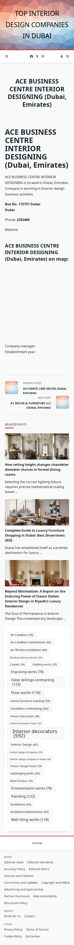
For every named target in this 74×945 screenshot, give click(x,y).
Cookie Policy (13, 936)
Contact (29, 916)
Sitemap (37, 843)
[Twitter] (37, 56)
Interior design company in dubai (30, 759)
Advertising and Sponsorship (23, 889)
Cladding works (44, 664)
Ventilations (20, 804)
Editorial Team (14, 862)
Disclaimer (32, 936)
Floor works (25, 692)
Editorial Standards (40, 862)
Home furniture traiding (30, 701)
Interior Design (24, 744)
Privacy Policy (13, 929)
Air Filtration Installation (28, 650)
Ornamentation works (31, 788)
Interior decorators (35, 733)
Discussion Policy (16, 903)
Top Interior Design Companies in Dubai (37, 24)
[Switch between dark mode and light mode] (62, 56)
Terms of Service (37, 929)
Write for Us (12, 916)
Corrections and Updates (21, 883)
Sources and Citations (19, 876)
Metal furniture (21, 780)
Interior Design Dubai (26, 766)
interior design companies (26, 752)
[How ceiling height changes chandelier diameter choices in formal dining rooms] (37, 446)
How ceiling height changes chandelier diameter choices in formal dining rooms (37, 469)
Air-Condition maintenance (30, 642)
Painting (23, 796)
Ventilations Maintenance (29, 812)
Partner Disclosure (17, 896)
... (16, 491)
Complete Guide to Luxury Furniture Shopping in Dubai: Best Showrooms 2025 (35, 535)
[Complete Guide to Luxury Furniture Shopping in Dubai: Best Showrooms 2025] (37, 512)
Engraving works (27, 672)
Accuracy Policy (14, 869)
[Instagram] (43, 56)
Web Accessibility (45, 896)
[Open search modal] (67, 56)
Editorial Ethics (39, 869)
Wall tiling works (30, 819)
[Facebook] (31, 56)
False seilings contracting (32, 682)
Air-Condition (21, 635)
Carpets (17, 664)
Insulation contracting (30, 708)
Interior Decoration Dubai (25, 723)
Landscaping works (25, 773)
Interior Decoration (24, 716)
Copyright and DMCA (56, 883)
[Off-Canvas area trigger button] (7, 56)
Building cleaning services (26, 657)
